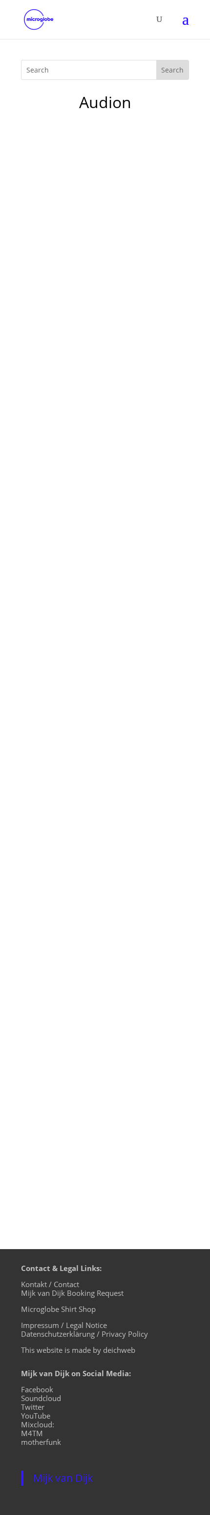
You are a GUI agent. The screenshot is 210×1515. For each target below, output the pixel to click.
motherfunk (41, 1442)
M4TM (32, 1433)
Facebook (37, 1389)
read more (50, 424)
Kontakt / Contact (50, 1284)
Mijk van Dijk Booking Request (72, 1293)
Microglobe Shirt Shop (58, 1309)
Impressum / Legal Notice (64, 1325)
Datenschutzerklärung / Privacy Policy (84, 1334)
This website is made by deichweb (78, 1350)
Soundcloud (41, 1398)
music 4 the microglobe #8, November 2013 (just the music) (95, 691)
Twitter (32, 1407)
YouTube (35, 1416)
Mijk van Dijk (63, 1478)
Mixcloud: (37, 1424)
